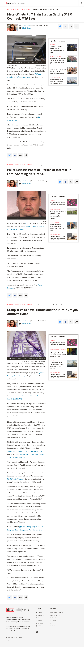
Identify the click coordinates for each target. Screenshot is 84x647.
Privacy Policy (18, 637)
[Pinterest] (36, 618)
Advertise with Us (55, 615)
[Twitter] (36, 613)
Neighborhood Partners (56, 613)
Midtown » (53, 44)
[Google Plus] (36, 621)
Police (27, 223)
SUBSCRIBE (42, 632)
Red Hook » (53, 360)
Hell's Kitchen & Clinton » (58, 350)
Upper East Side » (55, 222)
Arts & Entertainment (40, 305)
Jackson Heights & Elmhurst (19, 9)
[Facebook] (36, 615)
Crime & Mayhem (39, 165)
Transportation (53, 9)
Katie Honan (26, 25)
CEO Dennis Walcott (15, 479)
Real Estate (60, 305)
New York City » (55, 234)
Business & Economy (40, 9)
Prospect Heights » (56, 56)
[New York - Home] (11, 3)
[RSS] (36, 626)
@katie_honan (26, 28)
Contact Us (53, 618)
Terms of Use (9, 637)
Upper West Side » (55, 77)
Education (52, 305)
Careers (52, 623)
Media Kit (52, 626)
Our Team (53, 621)
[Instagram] (36, 623)
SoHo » (52, 68)
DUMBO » (52, 200)
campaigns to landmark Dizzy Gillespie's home (24, 451)
